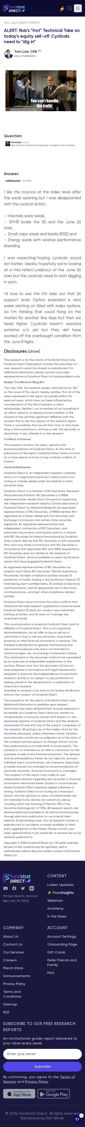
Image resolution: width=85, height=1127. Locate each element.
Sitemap (10, 1004)
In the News (56, 916)
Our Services (13, 952)
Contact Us (12, 944)
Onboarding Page (62, 944)
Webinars (55, 901)
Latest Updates (60, 885)
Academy (55, 908)
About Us (10, 936)
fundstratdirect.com (67, 376)
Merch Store (13, 968)
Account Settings (61, 936)
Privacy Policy (14, 984)
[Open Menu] (78, 8)
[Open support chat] (77, 1119)
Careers (10, 960)
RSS (6, 1012)
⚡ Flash (60, 893)
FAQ (50, 973)
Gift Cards (56, 952)
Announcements (16, 976)
